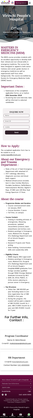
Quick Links (6, 387)
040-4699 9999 (25, 395)
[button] (29, 3)
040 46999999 (23, 365)
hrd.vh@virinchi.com (20, 362)
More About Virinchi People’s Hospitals (15, 380)
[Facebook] (2, 394)
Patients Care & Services (10, 383)
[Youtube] (6, 394)
